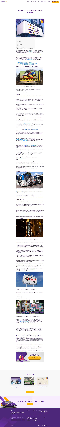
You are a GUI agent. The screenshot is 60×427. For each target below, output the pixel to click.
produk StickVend (31, 269)
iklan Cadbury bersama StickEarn (20, 158)
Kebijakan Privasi (46, 412)
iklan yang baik (24, 140)
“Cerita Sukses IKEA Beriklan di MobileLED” (31, 145)
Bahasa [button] (39, 425)
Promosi (41, 1)
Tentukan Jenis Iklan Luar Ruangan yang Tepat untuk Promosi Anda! (26, 48)
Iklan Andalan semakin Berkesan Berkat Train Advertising (26, 64)
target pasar (30, 51)
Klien (38, 1)
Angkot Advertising (29, 418)
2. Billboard (19, 41)
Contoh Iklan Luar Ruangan (20, 47)
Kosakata (45, 417)
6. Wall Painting (20, 44)
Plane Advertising (29, 417)
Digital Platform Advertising (35, 418)
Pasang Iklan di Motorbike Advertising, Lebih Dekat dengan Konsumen (27, 63)
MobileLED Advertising (34, 412)
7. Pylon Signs (19, 45)
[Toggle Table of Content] (34, 38)
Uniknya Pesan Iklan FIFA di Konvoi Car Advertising (25, 62)
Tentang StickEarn (33, 1)
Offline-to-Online (35, 420)
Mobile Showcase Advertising (29, 420)
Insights (45, 1)
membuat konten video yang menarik (21, 139)
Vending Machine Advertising (35, 415)
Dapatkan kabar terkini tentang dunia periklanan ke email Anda (17, 418)
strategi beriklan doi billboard (27, 123)
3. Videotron (19, 42)
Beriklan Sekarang (55, 1)
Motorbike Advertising (28, 413)
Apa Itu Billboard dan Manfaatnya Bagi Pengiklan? (31, 129)
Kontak (49, 1)
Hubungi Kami (45, 411)
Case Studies (40, 412)
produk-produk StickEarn (23, 351)
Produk (28, 1)
